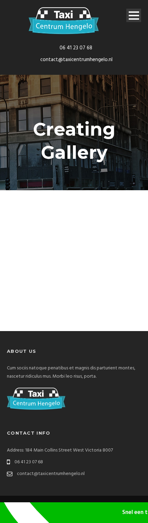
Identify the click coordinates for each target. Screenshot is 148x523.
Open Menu (133, 15)
